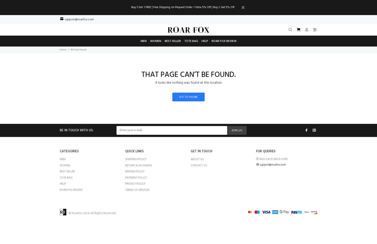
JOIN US (236, 130)
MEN (62, 159)
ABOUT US (197, 159)
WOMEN (65, 165)
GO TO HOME (188, 97)
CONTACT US (199, 165)
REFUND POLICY (134, 171)
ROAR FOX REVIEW (71, 190)
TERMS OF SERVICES (137, 190)
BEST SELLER (67, 171)
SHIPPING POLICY (135, 159)
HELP (63, 184)
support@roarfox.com (79, 19)
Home (63, 50)
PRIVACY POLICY (135, 184)
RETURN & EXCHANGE (138, 165)
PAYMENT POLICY (136, 177)
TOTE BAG (66, 177)
